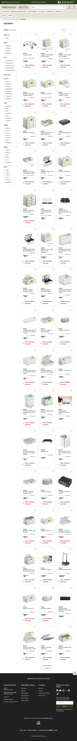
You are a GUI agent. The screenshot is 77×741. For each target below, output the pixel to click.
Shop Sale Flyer (25, 695)
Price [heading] (5, 57)
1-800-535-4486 (8, 694)
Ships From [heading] (7, 75)
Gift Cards (23, 688)
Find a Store (42, 695)
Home (5, 19)
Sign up (65, 706)
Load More (47, 668)
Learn (4, 15)
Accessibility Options (43, 730)
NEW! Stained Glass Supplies (38, 2)
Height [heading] (6, 147)
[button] (67, 29)
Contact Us (6, 697)
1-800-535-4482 (8, 689)
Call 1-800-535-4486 (67, 2)
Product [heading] (6, 78)
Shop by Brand (24, 700)
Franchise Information (44, 693)
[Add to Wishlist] (35, 34)
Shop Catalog (24, 698)
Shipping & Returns (8, 699)
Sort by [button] (63, 29)
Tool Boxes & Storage (13, 19)
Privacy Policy (60, 711)
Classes (10, 15)
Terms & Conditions (32, 730)
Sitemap (55, 730)
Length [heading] (6, 125)
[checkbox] (4, 38)
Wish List (23, 690)
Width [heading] (5, 167)
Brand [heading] (5, 42)
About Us (41, 688)
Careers (41, 690)
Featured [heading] (6, 35)
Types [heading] (5, 103)
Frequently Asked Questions (11, 701)
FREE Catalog (24, 693)
